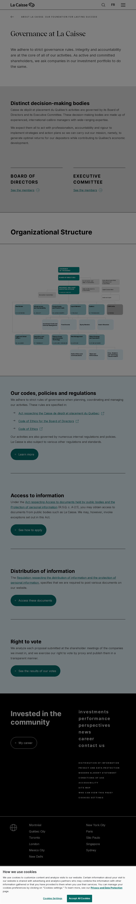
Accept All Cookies (79, 898)
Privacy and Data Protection (106, 887)
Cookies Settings (52, 898)
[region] (68, 885)
